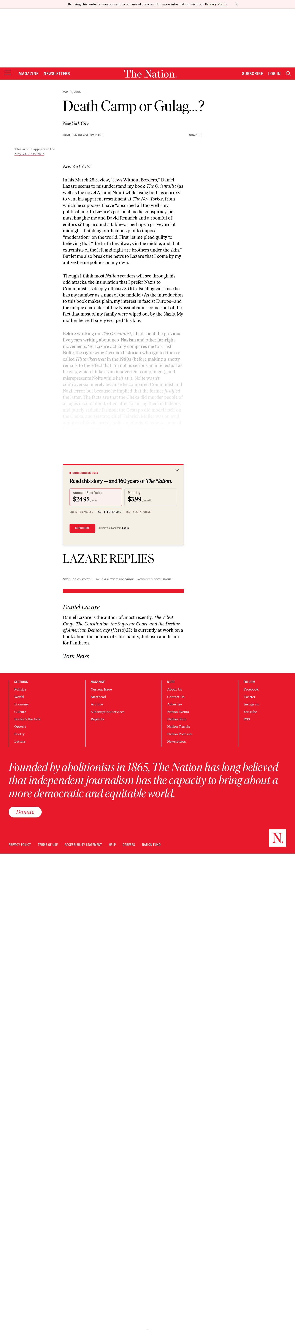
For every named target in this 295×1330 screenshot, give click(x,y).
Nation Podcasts (179, 734)
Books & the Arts (27, 719)
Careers (129, 845)
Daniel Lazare (72, 135)
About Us (174, 689)
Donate (25, 812)
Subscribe (252, 73)
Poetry (19, 734)
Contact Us (175, 697)
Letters (19, 741)
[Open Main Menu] (7, 73)
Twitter (249, 697)
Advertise (174, 704)
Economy (21, 704)
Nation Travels (178, 726)
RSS (247, 719)
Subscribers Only (85, 473)
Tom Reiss (95, 135)
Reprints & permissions (154, 579)
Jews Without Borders (135, 180)
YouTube (250, 712)
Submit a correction (77, 579)
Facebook (251, 689)
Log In (274, 73)
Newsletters (57, 73)
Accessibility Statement (83, 845)
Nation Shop (176, 719)
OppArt (20, 726)
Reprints (97, 719)
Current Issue (101, 689)
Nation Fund (151, 845)
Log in (125, 528)
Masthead (98, 697)
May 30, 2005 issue (29, 154)
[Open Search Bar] (288, 73)
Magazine (28, 73)
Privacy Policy (216, 4)
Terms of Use (48, 845)
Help (112, 845)
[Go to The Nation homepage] (150, 74)
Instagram (251, 704)
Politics (20, 689)
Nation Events (178, 712)
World (19, 697)
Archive (97, 704)
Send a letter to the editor (114, 579)
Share (193, 135)
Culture (20, 712)
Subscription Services (107, 712)
